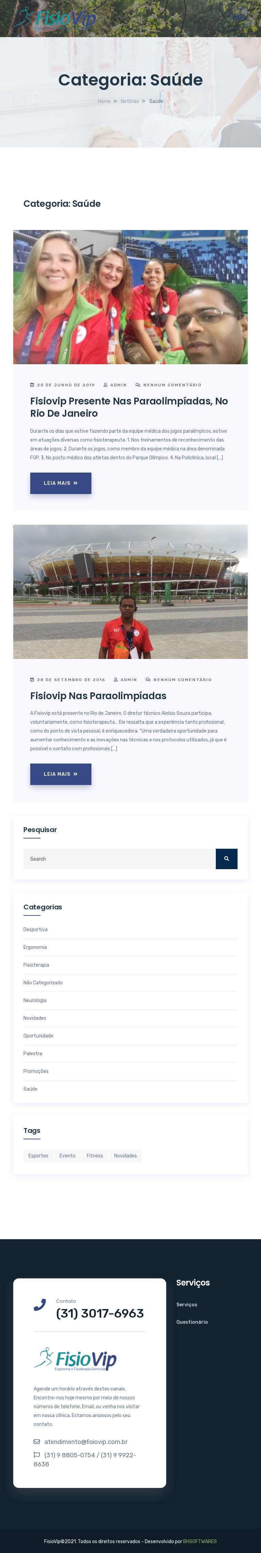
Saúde (30, 1089)
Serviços (186, 1305)
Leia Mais (58, 483)
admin (119, 385)
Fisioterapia (36, 965)
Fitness (95, 1156)
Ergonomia (35, 947)
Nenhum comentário (172, 385)
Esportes (38, 1156)
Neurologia (35, 1000)
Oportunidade (38, 1036)
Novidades (34, 1018)
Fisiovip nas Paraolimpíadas (98, 696)
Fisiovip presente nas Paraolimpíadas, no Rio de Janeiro (129, 407)
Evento (67, 1156)
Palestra (32, 1053)
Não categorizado (43, 983)
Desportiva (35, 929)
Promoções (36, 1071)
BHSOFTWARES (200, 1541)
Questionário (192, 1322)
